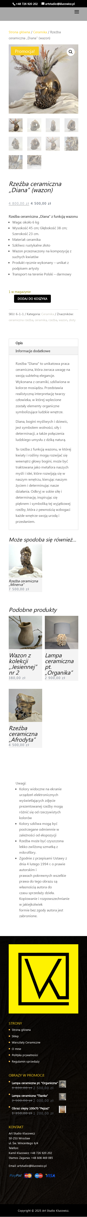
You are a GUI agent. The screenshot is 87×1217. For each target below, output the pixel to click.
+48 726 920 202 (27, 4)
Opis (19, 342)
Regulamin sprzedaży (25, 1061)
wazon (63, 320)
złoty (72, 320)
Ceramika (40, 32)
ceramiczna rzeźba (21, 320)
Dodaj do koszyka (32, 298)
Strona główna (19, 32)
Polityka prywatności (25, 1055)
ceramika (41, 320)
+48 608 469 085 (42, 1158)
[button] (71, 52)
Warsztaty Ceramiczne (26, 1042)
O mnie (16, 1049)
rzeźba (52, 320)
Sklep (15, 1036)
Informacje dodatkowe (33, 350)
